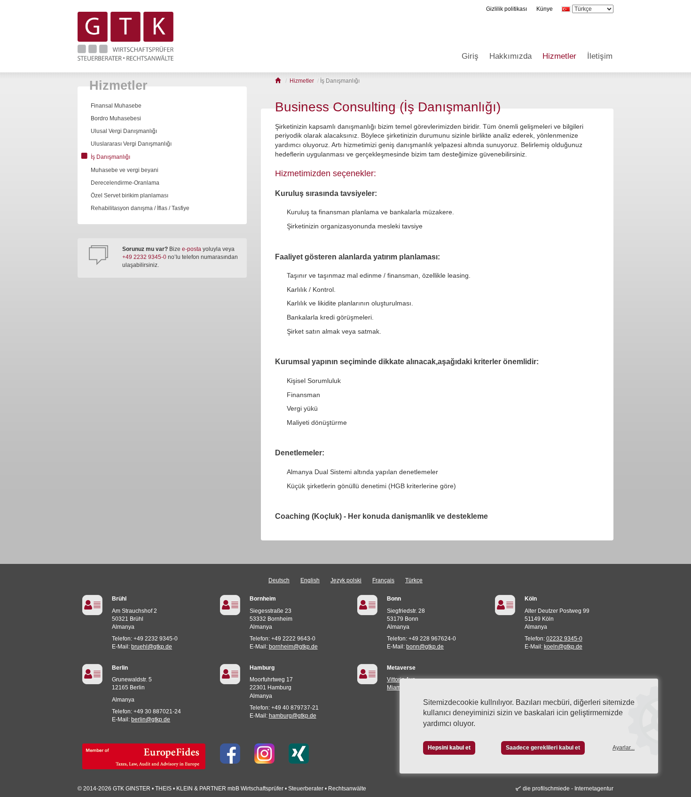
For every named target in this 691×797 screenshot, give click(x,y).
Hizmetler (559, 56)
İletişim (599, 56)
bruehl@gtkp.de (151, 646)
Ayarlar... (623, 747)
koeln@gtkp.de (563, 646)
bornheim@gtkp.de (293, 646)
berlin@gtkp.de (150, 719)
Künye (544, 9)
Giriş (470, 56)
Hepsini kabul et (449, 747)
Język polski (345, 580)
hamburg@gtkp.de (292, 715)
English (310, 580)
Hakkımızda (510, 56)
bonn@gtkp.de (425, 646)
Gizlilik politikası (506, 9)
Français (383, 580)
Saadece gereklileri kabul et (543, 747)
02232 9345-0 (564, 638)
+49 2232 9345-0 (144, 257)
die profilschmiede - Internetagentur (568, 788)
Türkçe (414, 580)
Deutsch (279, 580)
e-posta (191, 249)
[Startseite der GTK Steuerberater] (278, 81)
